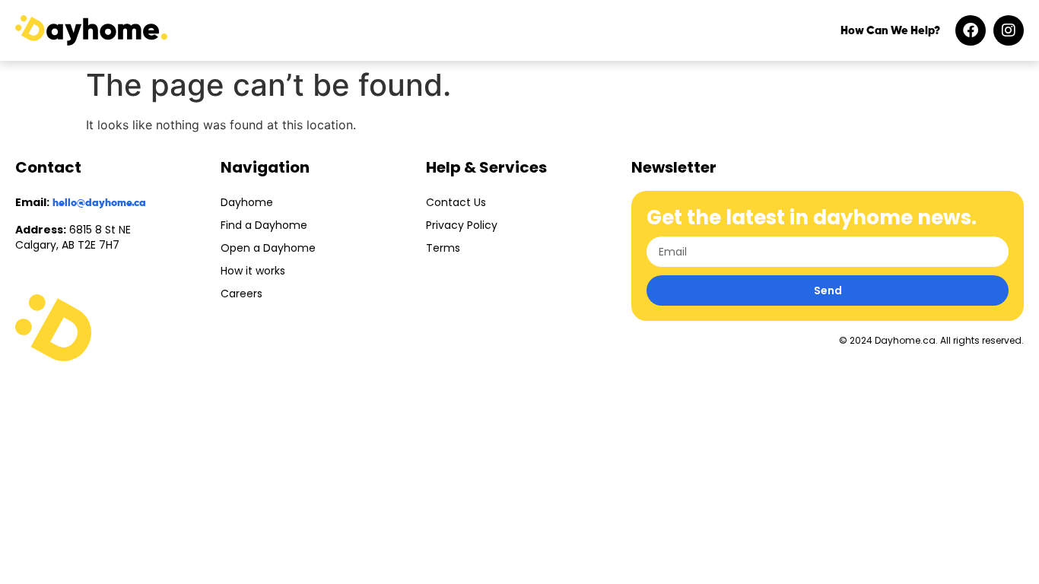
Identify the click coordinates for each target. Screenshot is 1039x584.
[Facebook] (970, 30)
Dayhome (247, 202)
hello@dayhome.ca (99, 203)
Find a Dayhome (264, 225)
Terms (443, 248)
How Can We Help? (890, 30)
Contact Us (456, 202)
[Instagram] (1008, 30)
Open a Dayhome (268, 248)
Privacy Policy (461, 225)
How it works (253, 270)
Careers (241, 293)
